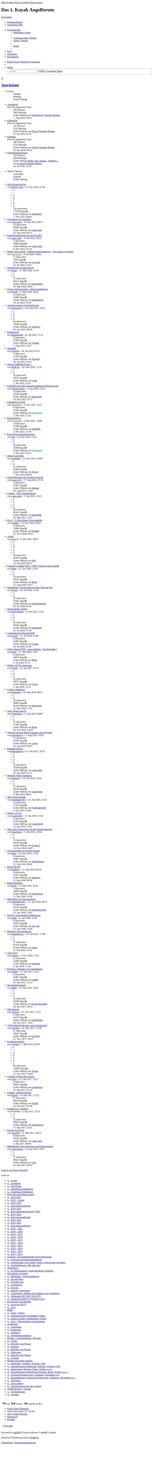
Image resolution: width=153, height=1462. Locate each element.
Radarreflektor (14, 418)
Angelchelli (16, 816)
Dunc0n (15, 351)
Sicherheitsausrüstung (17, 153)
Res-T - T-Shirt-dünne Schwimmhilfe (24, 520)
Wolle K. (36, 327)
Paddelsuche (13, 332)
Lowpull (21, 163)
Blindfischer (37, 300)
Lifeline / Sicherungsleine (19, 1092)
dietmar (35, 488)
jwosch (14, 955)
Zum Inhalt (6, 17)
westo (35, 743)
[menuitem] (22, 32)
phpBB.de (34, 1437)
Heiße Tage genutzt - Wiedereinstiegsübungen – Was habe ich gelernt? (40, 251)
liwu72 (14, 539)
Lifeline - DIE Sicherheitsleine (21, 493)
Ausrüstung (10, 85)
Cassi (34, 380)
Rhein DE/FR (13, 867)
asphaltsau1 (37, 1087)
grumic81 (15, 1133)
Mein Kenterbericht (16, 184)
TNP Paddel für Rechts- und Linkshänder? (27, 1025)
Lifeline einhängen (16, 689)
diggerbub (37, 214)
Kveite (14, 668)
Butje (13, 568)
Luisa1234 (16, 480)
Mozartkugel (17, 751)
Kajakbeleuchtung (15, 1041)
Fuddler (15, 523)
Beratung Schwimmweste (19, 931)
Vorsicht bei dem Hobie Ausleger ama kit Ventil (29, 732)
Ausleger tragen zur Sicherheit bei (23, 305)
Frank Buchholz (39, 1004)
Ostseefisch (37, 284)
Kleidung (11, 136)
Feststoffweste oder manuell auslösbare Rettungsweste (32, 386)
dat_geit (35, 926)
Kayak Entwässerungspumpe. (21, 434)
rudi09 (14, 971)
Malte (14, 988)
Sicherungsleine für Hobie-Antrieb (23, 851)
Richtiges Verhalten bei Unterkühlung (25, 969)
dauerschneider (39, 603)
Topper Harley (18, 388)
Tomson (15, 1012)
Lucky (35, 684)
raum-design (17, 1149)
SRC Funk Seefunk (16, 797)
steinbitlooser (17, 934)
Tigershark (16, 254)
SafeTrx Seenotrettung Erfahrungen (24, 915)
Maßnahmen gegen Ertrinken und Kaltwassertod (30, 1146)
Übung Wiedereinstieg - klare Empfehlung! (27, 289)
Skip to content (21, 2)
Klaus (14, 270)
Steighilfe (11, 348)
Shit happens (13, 1009)
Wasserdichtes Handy (17, 609)
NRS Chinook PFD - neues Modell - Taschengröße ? (32, 649)
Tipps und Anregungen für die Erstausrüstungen (29, 829)
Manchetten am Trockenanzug (21, 899)
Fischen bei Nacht (15, 1130)
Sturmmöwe (37, 115)
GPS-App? (12, 953)
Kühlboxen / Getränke (17, 1108)
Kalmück (15, 778)
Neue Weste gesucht (16, 711)
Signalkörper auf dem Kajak (20, 267)
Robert (35, 131)
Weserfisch (16, 832)
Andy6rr (15, 1028)
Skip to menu (7, 2)
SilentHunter (38, 861)
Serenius (36, 963)
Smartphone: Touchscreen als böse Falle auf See (30, 587)
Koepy (35, 1071)
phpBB (16, 1432)
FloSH (14, 292)
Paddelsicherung (15, 748)
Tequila (35, 343)
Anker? (10, 536)
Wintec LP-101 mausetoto (19, 665)
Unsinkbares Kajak (16, 402)
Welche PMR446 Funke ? (19, 364)
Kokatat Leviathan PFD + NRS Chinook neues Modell (33, 566)
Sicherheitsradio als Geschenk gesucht (25, 477)
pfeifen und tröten (15, 456)
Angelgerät (12, 104)
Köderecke (12, 120)
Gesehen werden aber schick (20, 1076)
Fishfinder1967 (18, 799)
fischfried (15, 458)
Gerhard (15, 1044)
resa (13, 437)
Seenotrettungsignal (16, 985)
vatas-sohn (16, 222)
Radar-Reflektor (14, 883)
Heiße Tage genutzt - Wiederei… (43, 161)
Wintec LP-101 (14, 813)
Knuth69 (36, 429)
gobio (14, 918)
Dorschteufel (17, 611)
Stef (34, 560)
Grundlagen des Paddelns (19, 219)
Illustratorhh (17, 335)
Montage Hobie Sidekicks (19, 775)
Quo (34, 1162)
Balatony (15, 869)
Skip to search (35, 2)
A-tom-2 (36, 845)
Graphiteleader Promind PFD (21, 633)
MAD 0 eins (17, 187)
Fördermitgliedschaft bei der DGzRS (24, 235)
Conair (14, 636)
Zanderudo (37, 791)
